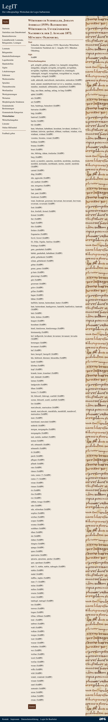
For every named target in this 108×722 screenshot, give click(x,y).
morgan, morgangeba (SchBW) (43, 429)
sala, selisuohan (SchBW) (41, 509)
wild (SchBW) (36, 673)
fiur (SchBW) (36, 218)
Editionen (6, 75)
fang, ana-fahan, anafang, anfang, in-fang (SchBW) (51, 90)
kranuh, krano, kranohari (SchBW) (45, 373)
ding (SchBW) (36, 174)
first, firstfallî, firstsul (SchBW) (43, 211)
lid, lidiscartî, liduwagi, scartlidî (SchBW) (47, 396)
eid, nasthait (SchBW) (39, 181)
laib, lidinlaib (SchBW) (40, 377)
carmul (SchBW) (37, 170)
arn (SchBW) (36, 98)
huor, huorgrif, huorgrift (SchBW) (44, 354)
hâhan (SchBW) (37, 298)
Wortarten (6, 98)
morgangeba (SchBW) (40, 433)
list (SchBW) (36, 403)
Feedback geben (8, 133)
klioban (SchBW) (38, 365)
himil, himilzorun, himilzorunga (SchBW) (48, 328)
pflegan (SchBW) (38, 459)
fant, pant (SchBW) (38, 193)
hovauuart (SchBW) (39, 346)
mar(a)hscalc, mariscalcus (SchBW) (45, 407)
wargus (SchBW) (37, 635)
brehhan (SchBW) (38, 141)
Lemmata (6, 48)
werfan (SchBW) (37, 661)
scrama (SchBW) (37, 524)
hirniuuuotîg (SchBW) (40, 332)
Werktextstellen (8, 79)
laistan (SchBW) (37, 380)
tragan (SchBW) (37, 612)
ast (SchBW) (36, 101)
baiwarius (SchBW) (38, 109)
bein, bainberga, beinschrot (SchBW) (45, 105)
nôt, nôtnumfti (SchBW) (40, 444)
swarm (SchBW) (37, 593)
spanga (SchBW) (37, 547)
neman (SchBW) (37, 440)
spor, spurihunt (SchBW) (41, 562)
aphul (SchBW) (37, 94)
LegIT (9, 6)
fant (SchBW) (36, 189)
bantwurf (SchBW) (38, 117)
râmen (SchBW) (37, 471)
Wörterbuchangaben (10, 120)
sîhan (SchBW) (37, 532)
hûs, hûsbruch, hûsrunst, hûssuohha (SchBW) (49, 357)
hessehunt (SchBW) (38, 324)
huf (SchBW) (36, 350)
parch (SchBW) (37, 456)
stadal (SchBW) (37, 574)
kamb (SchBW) (37, 361)
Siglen (4, 67)
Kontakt (5, 719)
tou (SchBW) (36, 604)
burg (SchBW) (36, 157)
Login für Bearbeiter (48, 719)
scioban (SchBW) (38, 517)
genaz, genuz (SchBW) (40, 268)
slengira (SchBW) (38, 543)
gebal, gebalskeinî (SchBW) (42, 257)
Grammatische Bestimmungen (8, 107)
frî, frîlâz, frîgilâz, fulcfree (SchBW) (45, 241)
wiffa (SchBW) (37, 669)
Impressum (15, 719)
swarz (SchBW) (37, 597)
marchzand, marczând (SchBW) (43, 421)
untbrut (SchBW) (38, 623)
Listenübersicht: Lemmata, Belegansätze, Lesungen (12, 41)
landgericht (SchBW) (39, 384)
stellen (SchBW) (37, 589)
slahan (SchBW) (37, 539)
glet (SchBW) (36, 279)
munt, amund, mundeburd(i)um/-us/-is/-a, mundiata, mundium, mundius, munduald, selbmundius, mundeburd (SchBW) (56, 85)
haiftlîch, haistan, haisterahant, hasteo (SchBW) (50, 302)
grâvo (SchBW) (37, 287)
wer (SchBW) (36, 650)
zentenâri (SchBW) (38, 688)
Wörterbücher (8, 116)
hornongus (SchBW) (39, 342)
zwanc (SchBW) (37, 699)
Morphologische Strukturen (13, 101)
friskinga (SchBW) (38, 245)
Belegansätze (7, 52)
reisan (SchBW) (37, 482)
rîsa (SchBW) (36, 494)
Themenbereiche (8, 86)
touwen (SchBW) (38, 608)
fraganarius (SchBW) (39, 234)
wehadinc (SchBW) (38, 646)
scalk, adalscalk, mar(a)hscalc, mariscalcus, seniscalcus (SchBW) (56, 80)
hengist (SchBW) (37, 320)
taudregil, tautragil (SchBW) (42, 600)
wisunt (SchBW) (37, 680)
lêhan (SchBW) (37, 388)
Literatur (5, 123)
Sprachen (6, 82)
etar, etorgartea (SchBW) (41, 185)
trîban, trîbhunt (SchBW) (41, 616)
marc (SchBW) (37, 417)
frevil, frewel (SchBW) (40, 238)
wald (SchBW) (37, 627)
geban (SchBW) (37, 264)
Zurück (32, 706)
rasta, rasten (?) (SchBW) (41, 475)
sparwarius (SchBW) (39, 555)
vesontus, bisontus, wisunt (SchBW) (45, 138)
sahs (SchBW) (36, 505)
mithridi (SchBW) (38, 425)
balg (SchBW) (36, 113)
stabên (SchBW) (37, 570)
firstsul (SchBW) (37, 215)
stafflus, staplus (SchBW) (41, 577)
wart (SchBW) (36, 638)
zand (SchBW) (36, 684)
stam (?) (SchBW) (38, 581)
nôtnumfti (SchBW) (39, 448)
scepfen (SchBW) (38, 513)
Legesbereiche (8, 60)
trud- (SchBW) (37, 619)
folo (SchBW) (36, 226)
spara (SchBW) (37, 551)
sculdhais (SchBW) (38, 528)
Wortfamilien (7, 90)
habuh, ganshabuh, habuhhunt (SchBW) (46, 253)
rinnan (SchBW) (37, 486)
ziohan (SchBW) (37, 696)
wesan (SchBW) (37, 665)
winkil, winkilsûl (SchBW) (41, 677)
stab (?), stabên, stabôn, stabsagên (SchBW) (48, 566)
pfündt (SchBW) (37, 463)
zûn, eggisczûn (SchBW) (40, 178)
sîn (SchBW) (36, 536)
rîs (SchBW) (36, 490)
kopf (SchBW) (36, 369)
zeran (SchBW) (37, 692)
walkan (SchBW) (37, 631)
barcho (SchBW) (37, 121)
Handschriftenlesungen (11, 56)
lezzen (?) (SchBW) (39, 392)
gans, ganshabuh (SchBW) (41, 249)
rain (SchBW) (36, 467)
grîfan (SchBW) (37, 291)
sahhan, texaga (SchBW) (40, 501)
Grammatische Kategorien (12, 112)
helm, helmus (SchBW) (40, 317)
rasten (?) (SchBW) (38, 478)
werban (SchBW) (38, 654)
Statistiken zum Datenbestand (14, 32)
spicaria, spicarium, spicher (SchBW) (45, 558)
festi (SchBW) (36, 207)
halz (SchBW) (36, 313)
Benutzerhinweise (9, 36)
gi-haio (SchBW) (37, 272)
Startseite (6, 28)
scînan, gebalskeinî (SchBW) (42, 260)
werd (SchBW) (37, 658)
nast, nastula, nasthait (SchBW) (43, 437)
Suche (5, 21)
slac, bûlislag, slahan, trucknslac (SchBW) (47, 153)
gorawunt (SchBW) (38, 283)
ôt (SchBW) (35, 452)
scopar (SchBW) (37, 520)
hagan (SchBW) (37, 295)
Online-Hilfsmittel (9, 127)
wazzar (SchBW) (37, 642)
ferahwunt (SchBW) (39, 197)
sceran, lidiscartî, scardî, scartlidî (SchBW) (48, 399)
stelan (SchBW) (37, 585)
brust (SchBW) (37, 149)
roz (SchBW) (36, 497)
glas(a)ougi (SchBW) (39, 276)
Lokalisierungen (8, 71)
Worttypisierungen (9, 94)
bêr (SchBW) (36, 124)
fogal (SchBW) (37, 222)
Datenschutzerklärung (29, 719)
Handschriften (7, 63)
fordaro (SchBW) (38, 230)
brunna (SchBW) (37, 145)
